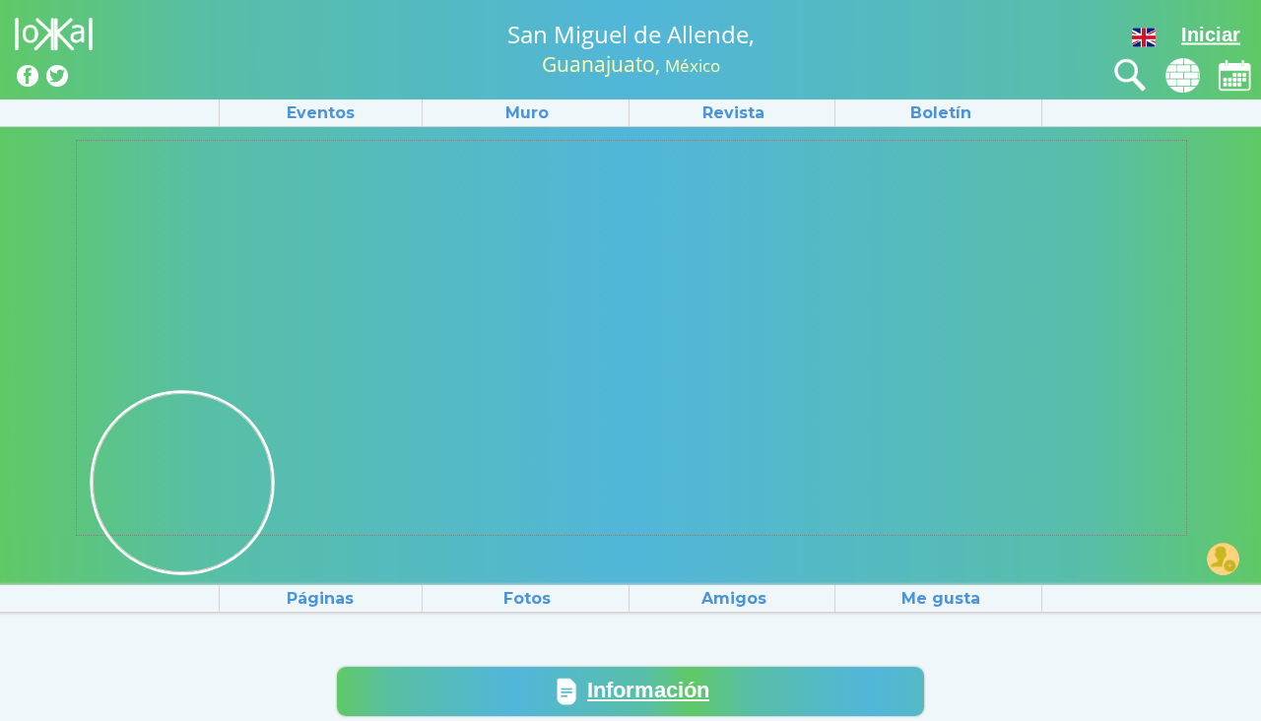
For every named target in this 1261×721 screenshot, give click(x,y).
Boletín (940, 112)
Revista (733, 112)
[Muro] (1182, 75)
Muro (527, 112)
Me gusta (940, 598)
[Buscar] (1130, 75)
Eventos (321, 112)
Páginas (320, 598)
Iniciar (1210, 34)
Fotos (527, 598)
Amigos (733, 598)
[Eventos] (1235, 75)
